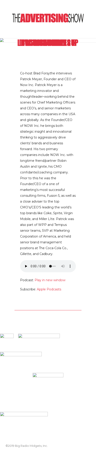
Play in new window (50, 280)
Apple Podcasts (49, 289)
